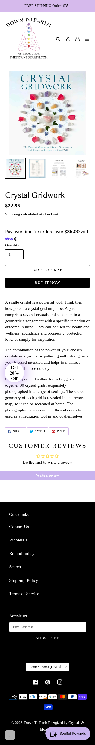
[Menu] (87, 38)
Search (15, 566)
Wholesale (18, 540)
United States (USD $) (46, 667)
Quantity (12, 245)
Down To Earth (35, 723)
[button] (14, 372)
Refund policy (22, 553)
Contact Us (19, 526)
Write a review (47, 475)
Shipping (12, 214)
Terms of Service (24, 593)
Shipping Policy (23, 580)
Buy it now (47, 282)
